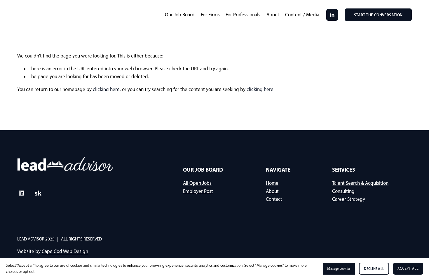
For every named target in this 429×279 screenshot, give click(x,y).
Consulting (343, 191)
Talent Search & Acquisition (360, 183)
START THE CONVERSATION (378, 15)
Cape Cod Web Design (65, 251)
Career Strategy (348, 199)
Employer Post (198, 191)
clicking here (106, 89)
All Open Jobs (197, 183)
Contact (274, 199)
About (272, 15)
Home (272, 183)
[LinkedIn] (332, 15)
